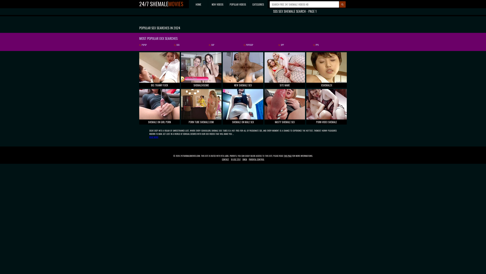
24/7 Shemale (161, 4)
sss (177, 44)
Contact (225, 159)
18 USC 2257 (236, 159)
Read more (153, 137)
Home (198, 4)
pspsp (144, 44)
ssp (212, 44)
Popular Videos (238, 4)
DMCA (244, 159)
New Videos (217, 4)
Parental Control (256, 159)
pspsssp (249, 44)
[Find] (342, 4)
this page (288, 155)
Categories (258, 4)
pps (317, 44)
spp (282, 44)
